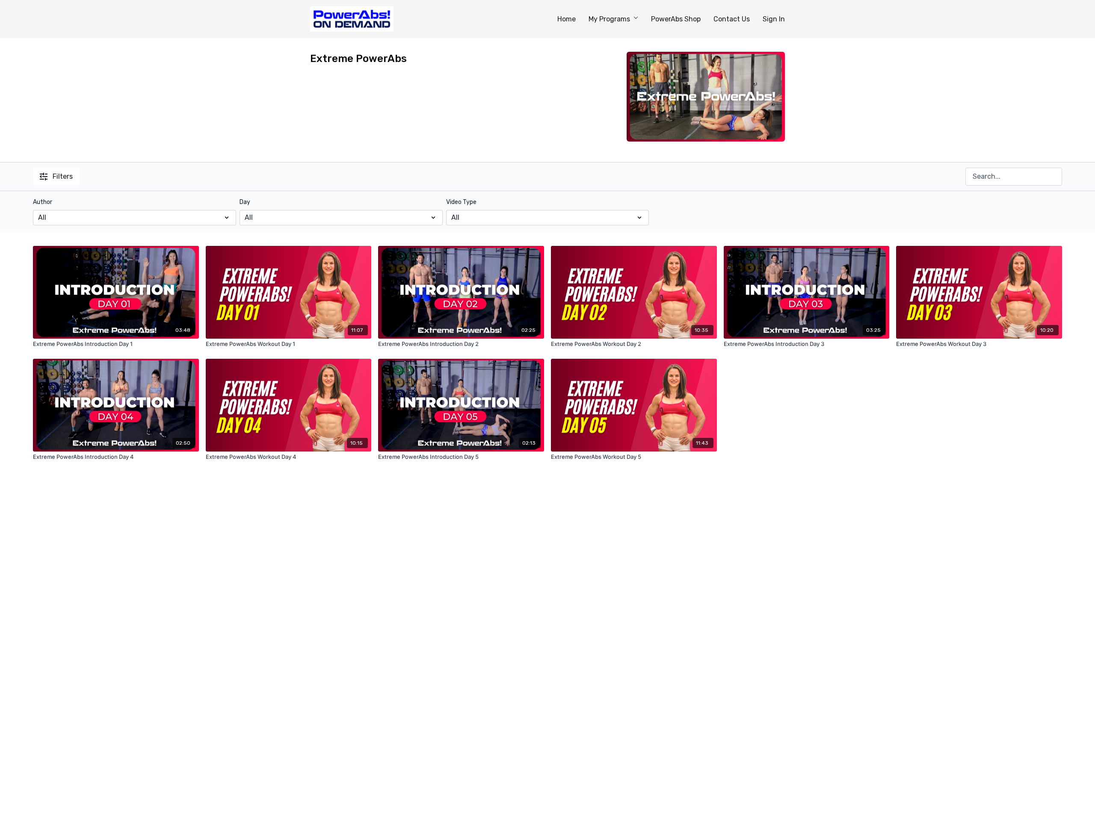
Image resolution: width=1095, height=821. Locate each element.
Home (566, 19)
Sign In (774, 19)
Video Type (461, 202)
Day (245, 202)
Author (42, 202)
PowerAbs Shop (676, 19)
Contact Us (731, 19)
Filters (63, 176)
